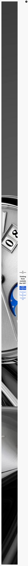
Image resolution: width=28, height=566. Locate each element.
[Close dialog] (26, 2)
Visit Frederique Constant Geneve (23, 288)
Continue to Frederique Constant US (23, 293)
